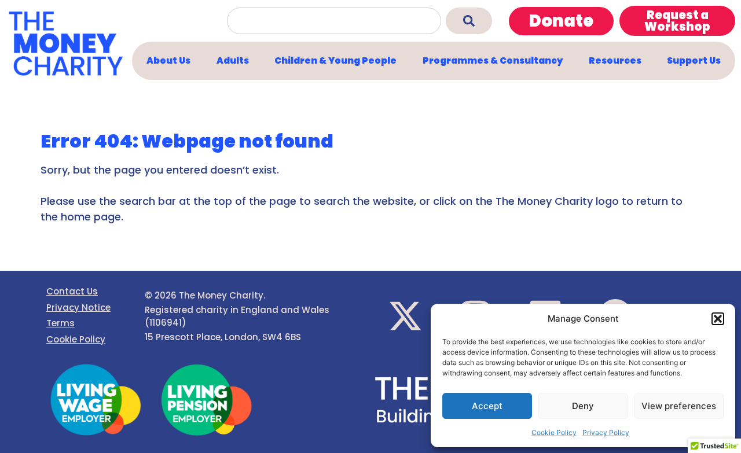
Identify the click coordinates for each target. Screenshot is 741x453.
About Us (168, 60)
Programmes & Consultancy (493, 60)
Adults (233, 60)
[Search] (469, 21)
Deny (583, 405)
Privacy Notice (78, 307)
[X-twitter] (405, 316)
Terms (60, 323)
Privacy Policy (605, 432)
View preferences (678, 405)
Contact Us (72, 291)
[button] (718, 319)
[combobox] (334, 21)
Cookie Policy (554, 432)
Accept (487, 405)
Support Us (694, 60)
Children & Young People (335, 60)
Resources (615, 60)
